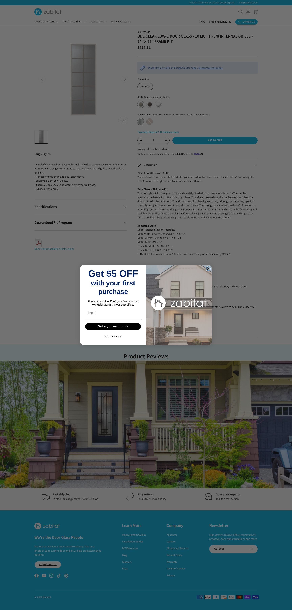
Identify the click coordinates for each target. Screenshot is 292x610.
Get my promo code (113, 326)
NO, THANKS (113, 336)
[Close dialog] (208, 269)
